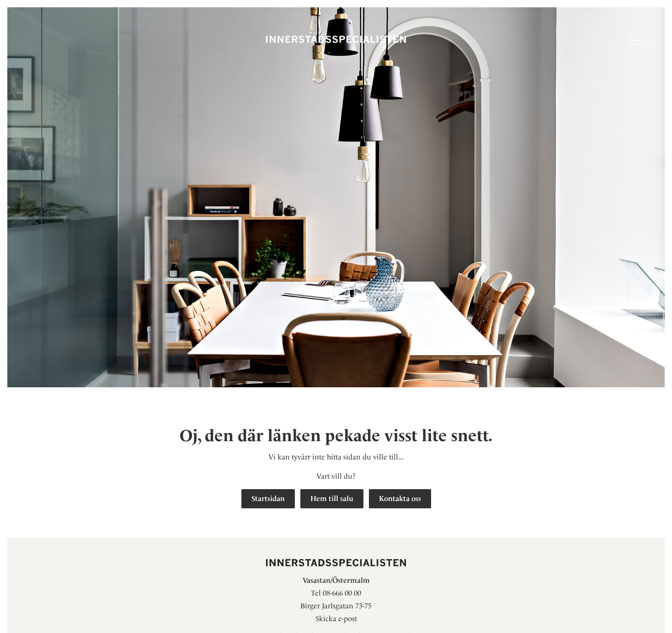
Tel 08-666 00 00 (336, 593)
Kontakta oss (400, 498)
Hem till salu (331, 498)
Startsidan (268, 498)
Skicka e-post (336, 618)
